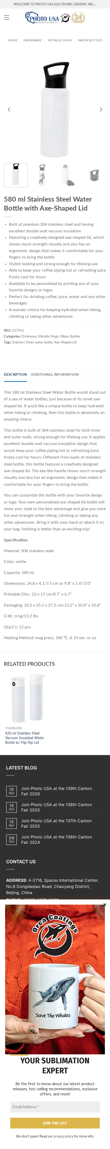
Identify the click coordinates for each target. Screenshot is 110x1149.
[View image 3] (68, 175)
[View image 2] (42, 175)
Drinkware (33, 40)
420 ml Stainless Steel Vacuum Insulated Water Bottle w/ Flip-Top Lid (24, 738)
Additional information (55, 375)
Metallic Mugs (60, 40)
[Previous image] (9, 109)
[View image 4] (94, 175)
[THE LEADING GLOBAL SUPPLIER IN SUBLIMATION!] (55, 17)
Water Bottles (90, 40)
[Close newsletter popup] (104, 904)
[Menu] (6, 17)
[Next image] (101, 109)
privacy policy (63, 1136)
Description (15, 375)
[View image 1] (16, 175)
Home (12, 40)
